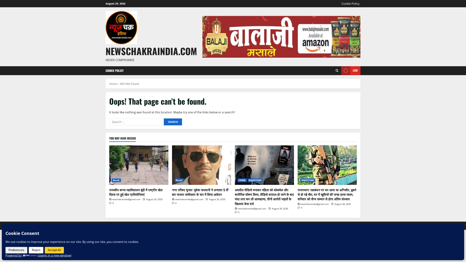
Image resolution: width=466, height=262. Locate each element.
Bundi (116, 180)
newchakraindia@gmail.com (126, 199)
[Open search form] (337, 70)
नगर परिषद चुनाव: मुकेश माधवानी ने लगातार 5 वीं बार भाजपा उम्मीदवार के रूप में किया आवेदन (200, 192)
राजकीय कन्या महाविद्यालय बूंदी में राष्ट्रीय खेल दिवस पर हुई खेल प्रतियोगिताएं (136, 192)
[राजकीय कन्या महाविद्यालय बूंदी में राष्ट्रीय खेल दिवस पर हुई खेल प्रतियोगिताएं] (138, 165)
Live (355, 70)
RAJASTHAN (255, 180)
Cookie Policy (350, 4)
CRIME (242, 180)
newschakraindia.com (151, 51)
